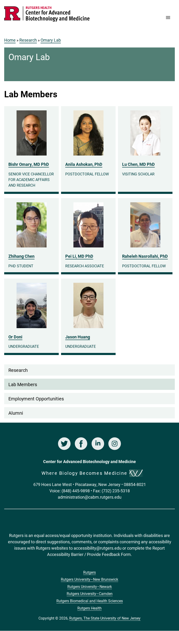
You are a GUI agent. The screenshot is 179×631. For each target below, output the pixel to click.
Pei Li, (79, 256)
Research (28, 40)
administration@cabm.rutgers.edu (89, 497)
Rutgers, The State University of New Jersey (105, 618)
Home (10, 40)
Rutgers (89, 572)
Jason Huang (77, 337)
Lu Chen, (138, 164)
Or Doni (15, 337)
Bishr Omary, (28, 164)
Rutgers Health (89, 608)
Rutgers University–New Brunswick (89, 579)
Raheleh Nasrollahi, (145, 256)
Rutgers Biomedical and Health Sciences (89, 600)
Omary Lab (51, 40)
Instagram (114, 443)
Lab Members (22, 384)
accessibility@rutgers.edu (97, 548)
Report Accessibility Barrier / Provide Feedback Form (106, 551)
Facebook (81, 443)
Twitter (64, 443)
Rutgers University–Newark (89, 586)
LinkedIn (98, 443)
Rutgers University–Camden (90, 593)
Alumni (15, 413)
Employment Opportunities (36, 398)
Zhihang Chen (21, 256)
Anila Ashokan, (83, 164)
